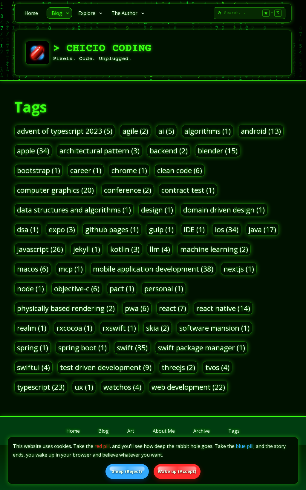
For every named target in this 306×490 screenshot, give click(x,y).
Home (31, 13)
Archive (201, 431)
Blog (103, 431)
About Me (164, 431)
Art (130, 431)
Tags (234, 431)
